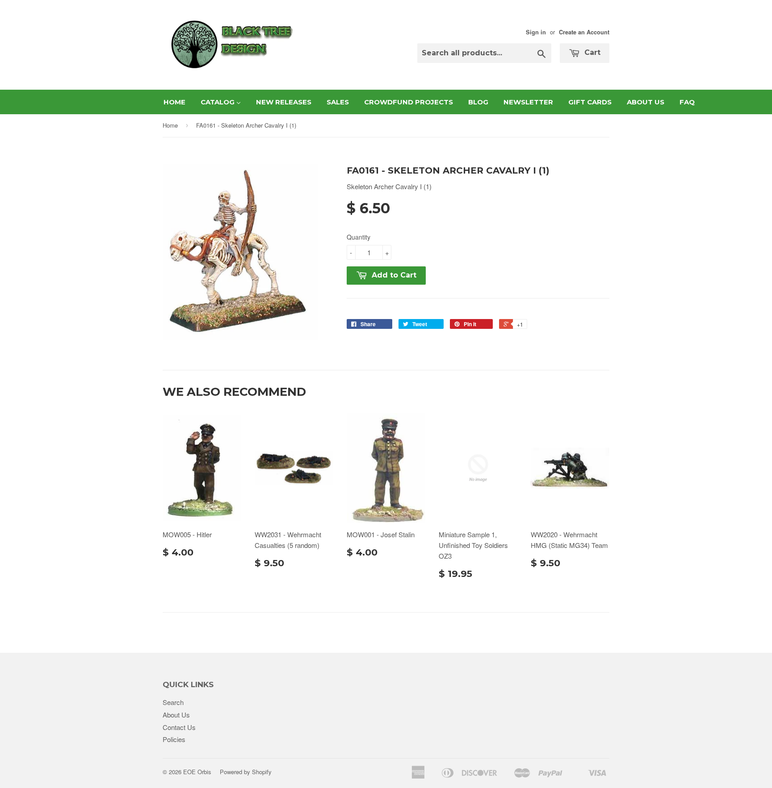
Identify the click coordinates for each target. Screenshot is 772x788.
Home (170, 125)
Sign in (536, 32)
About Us (176, 714)
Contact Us (179, 727)
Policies (174, 739)
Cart (591, 52)
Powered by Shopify (246, 771)
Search (173, 702)
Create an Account (584, 32)
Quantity (358, 236)
